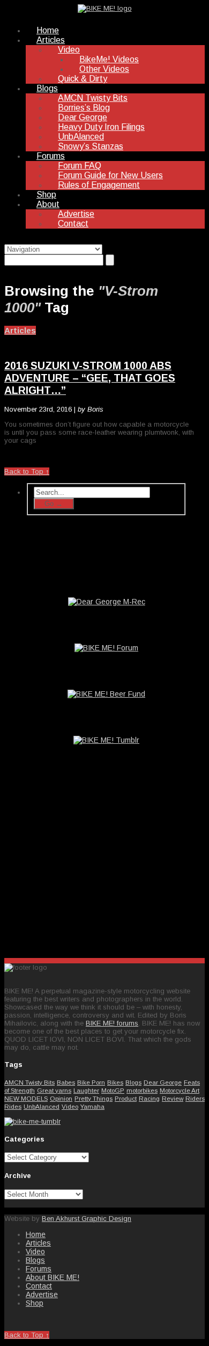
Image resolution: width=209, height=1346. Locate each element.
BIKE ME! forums (112, 1023)
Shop (46, 194)
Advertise (76, 213)
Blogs (47, 88)
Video (69, 49)
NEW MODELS (26, 1098)
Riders (195, 1098)
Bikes (115, 1082)
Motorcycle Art (179, 1090)
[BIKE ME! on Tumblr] (32, 1121)
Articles (50, 40)
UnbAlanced (81, 136)
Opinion (61, 1098)
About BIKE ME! (52, 1277)
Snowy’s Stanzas (90, 146)
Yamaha (92, 1106)
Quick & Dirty (82, 78)
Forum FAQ (79, 165)
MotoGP (112, 1090)
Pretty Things (93, 1098)
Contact (73, 223)
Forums (50, 155)
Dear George (82, 117)
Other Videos (104, 69)
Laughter (86, 1090)
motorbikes (142, 1090)
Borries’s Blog (84, 107)
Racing (149, 1098)
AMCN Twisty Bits (93, 98)
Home (47, 30)
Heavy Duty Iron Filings (101, 126)
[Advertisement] (106, 865)
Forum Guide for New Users (110, 175)
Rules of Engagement (99, 184)
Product (126, 1098)
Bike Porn (91, 1082)
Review (172, 1098)
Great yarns (54, 1090)
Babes (66, 1082)
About (47, 204)
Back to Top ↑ (26, 471)
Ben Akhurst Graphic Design (86, 1219)
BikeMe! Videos (109, 59)
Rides (12, 1106)
